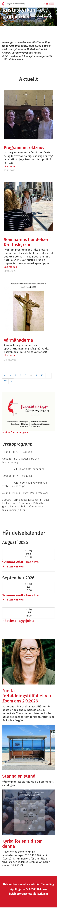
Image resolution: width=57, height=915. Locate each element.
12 (5, 381)
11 (48, 375)
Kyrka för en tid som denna (22, 844)
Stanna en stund (18, 776)
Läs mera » (10, 166)
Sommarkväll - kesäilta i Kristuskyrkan (21, 564)
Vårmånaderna (18, 340)
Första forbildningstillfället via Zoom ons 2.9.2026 (26, 696)
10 (42, 375)
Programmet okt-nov (24, 147)
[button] (52, 3)
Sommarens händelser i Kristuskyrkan (27, 242)
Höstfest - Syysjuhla (18, 621)
